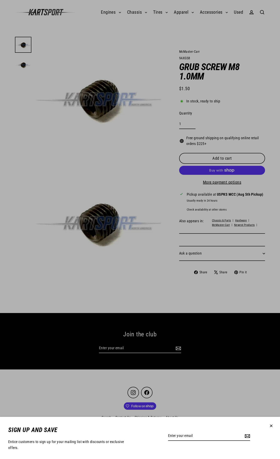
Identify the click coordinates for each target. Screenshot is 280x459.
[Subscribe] (247, 436)
